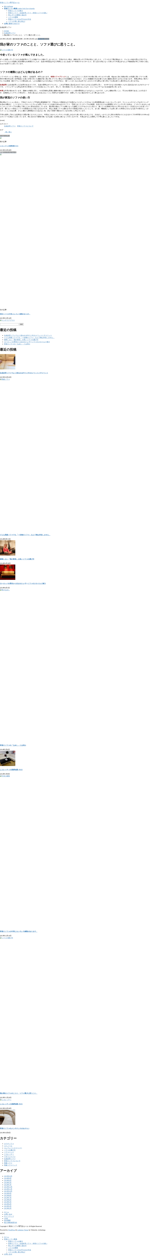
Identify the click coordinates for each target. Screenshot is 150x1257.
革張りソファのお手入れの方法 (19, 19)
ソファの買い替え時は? (16, 21)
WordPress (11, 1230)
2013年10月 (8, 1191)
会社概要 (7, 1220)
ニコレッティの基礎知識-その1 (9, 146)
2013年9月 (7, 1193)
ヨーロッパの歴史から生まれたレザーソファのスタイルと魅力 (27, 342)
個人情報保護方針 (10, 1222)
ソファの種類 (13, 17)
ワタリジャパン (10, 1156)
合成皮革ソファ (43, 39)
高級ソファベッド (10, 1165)
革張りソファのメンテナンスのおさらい (14, 1128)
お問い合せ (8, 1214)
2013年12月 (8, 1187)
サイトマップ (9, 1216)
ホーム (6, 1212)
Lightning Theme (22, 1230)
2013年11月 (8, 1189)
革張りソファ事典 (10, 1239)
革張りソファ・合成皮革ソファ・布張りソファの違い (27, 13)
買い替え (8, 132)
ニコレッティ (9, 1154)
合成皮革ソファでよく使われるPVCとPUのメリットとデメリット (28, 335)
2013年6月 (7, 1200)
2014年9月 (7, 1178)
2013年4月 (7, 1204)
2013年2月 (7, 1208)
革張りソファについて (25, 126)
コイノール (8, 1146)
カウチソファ (9, 1144)
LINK (6, 1218)
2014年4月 (7, 1180)
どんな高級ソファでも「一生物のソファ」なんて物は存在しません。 (29, 337)
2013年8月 (7, 1195)
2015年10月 (8, 1176)
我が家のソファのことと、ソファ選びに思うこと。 (19, 1093)
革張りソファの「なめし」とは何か (17, 344)
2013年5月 (7, 1202)
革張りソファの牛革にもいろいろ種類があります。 (15, 314)
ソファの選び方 (10, 1150)
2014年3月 (7, 1182)
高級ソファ (8, 1163)
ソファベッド (9, 1152)
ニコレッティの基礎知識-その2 (11, 769)
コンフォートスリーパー (13, 1148)
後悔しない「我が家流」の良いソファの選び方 (21, 340)
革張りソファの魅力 (15, 11)
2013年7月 (7, 1197)
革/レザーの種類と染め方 (17, 15)
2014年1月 (7, 1185)
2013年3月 (7, 1206)
